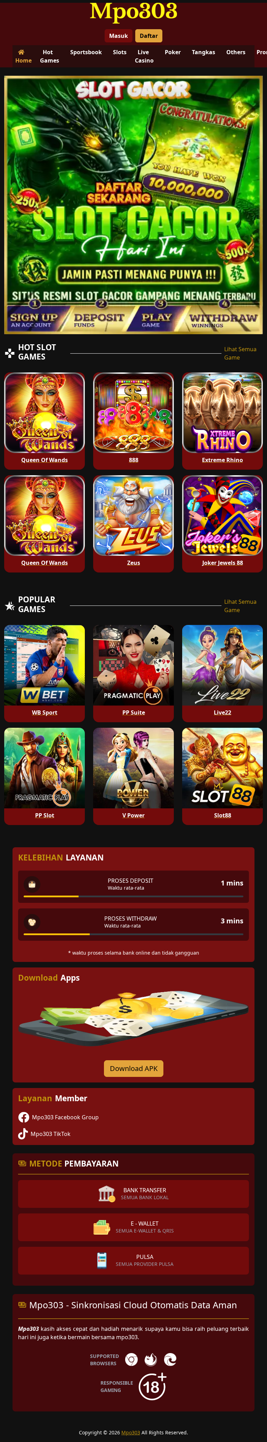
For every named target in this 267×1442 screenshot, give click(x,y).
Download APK (133, 1068)
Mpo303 (130, 1432)
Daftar (149, 36)
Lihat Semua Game (240, 353)
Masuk (118, 36)
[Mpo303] (133, 13)
